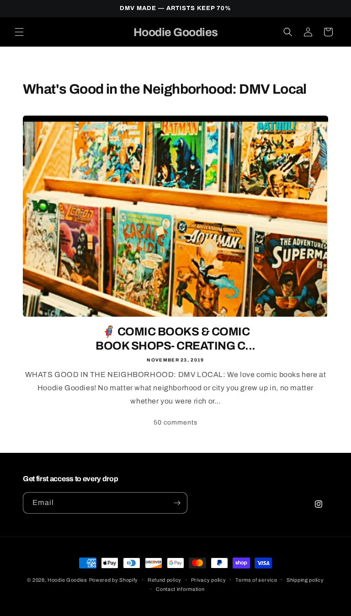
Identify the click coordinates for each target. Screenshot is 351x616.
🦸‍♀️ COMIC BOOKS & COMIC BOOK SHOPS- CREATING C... (175, 338)
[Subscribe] (177, 503)
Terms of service (256, 580)
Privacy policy (208, 580)
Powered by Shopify (113, 580)
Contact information (180, 589)
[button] (19, 32)
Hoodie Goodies (67, 580)
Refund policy (164, 580)
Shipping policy (305, 580)
